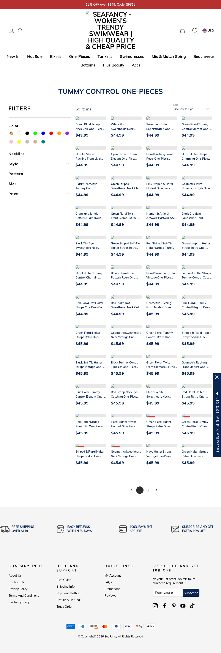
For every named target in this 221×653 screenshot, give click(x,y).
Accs (136, 65)
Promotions (112, 589)
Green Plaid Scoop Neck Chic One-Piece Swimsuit (89, 129)
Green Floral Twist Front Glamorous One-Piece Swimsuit (161, 367)
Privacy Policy (18, 589)
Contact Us (16, 582)
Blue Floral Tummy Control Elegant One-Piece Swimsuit (196, 307)
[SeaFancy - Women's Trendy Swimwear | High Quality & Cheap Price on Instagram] (155, 605)
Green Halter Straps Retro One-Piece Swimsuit (195, 456)
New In (13, 56)
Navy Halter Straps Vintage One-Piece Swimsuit (158, 456)
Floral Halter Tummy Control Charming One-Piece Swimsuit (89, 277)
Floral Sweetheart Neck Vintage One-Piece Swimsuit (161, 277)
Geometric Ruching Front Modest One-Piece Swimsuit (158, 307)
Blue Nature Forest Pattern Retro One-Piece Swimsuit (123, 277)
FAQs (108, 582)
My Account (112, 575)
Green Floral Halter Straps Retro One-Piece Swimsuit (88, 337)
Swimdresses (132, 56)
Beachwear (203, 56)
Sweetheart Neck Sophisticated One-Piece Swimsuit (159, 129)
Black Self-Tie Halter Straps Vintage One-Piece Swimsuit (89, 367)
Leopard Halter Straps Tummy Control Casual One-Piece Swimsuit (197, 277)
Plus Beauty (113, 65)
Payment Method (68, 593)
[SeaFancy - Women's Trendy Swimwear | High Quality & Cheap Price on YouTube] (183, 605)
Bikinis (56, 56)
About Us (15, 575)
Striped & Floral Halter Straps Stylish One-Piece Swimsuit (196, 337)
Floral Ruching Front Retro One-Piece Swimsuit (159, 158)
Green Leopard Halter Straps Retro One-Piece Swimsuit (196, 248)
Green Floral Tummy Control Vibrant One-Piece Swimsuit (196, 129)
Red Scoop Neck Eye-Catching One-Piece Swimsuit (125, 396)
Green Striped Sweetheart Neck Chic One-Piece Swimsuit (125, 188)
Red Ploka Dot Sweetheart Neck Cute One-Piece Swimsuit (125, 307)
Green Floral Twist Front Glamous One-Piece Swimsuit (124, 218)
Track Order (65, 607)
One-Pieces (79, 56)
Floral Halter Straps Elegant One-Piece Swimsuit (123, 426)
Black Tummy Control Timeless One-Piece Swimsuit (125, 367)
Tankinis (105, 56)
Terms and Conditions (24, 596)
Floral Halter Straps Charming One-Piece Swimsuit (195, 158)
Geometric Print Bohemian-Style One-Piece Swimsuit (196, 188)
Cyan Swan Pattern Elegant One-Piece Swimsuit (124, 158)
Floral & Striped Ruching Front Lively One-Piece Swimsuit (89, 158)
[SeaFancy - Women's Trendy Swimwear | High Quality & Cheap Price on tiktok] (192, 605)
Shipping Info (66, 586)
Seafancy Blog (19, 602)
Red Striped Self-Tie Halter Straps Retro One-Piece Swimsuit (159, 248)
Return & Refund (68, 600)
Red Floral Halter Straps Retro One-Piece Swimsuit (194, 396)
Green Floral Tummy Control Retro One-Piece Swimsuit (159, 337)
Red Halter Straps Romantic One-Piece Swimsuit (89, 426)
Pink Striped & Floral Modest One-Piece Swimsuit (159, 188)
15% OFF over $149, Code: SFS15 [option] (111, 4)
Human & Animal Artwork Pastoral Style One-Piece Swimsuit (161, 218)
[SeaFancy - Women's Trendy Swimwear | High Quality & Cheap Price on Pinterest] (173, 605)
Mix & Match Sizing (169, 56)
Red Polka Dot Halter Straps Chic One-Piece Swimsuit (90, 307)
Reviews (110, 596)
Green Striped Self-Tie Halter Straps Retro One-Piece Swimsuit (125, 248)
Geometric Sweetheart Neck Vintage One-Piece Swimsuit (126, 337)
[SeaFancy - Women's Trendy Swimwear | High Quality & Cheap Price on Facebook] (164, 605)
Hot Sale (35, 56)
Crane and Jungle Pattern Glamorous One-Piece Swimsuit (89, 218)
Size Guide (64, 580)
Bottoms (88, 65)
